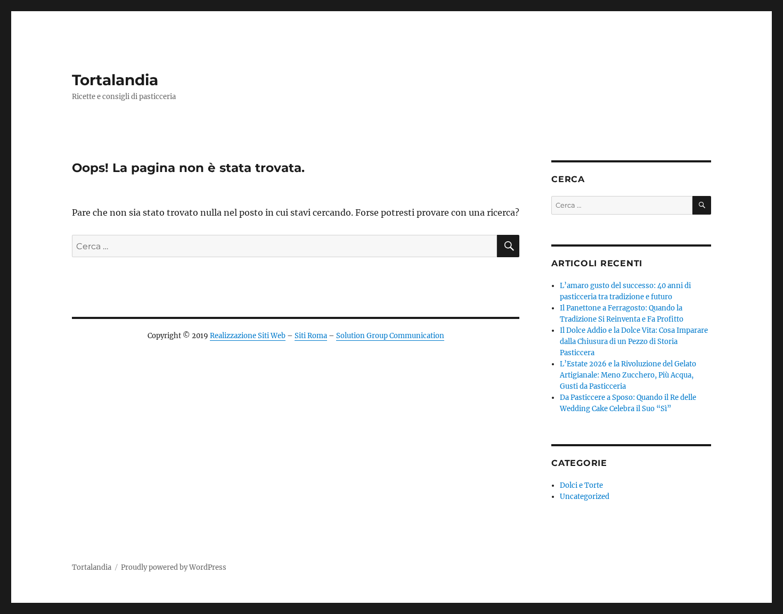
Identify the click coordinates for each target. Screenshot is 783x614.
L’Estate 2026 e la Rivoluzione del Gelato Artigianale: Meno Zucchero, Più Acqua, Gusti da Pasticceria (628, 375)
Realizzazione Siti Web (248, 335)
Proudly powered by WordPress (173, 567)
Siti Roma (311, 335)
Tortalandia (115, 80)
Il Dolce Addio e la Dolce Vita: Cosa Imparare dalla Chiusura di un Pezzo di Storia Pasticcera (634, 341)
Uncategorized (584, 496)
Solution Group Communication (390, 335)
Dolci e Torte (581, 485)
